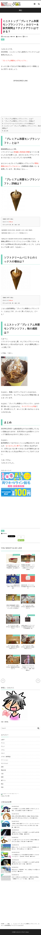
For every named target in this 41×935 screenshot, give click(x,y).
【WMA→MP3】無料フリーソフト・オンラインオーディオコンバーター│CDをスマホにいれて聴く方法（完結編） (26, 825)
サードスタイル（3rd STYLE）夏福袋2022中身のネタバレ (13, 667)
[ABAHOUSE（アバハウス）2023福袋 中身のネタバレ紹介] (28, 581)
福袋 (18, 574)
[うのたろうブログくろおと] (11, 4)
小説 (2, 773)
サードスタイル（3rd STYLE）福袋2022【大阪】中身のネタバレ (28, 647)
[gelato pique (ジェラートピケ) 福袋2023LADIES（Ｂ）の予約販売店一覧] (28, 621)
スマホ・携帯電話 (6, 756)
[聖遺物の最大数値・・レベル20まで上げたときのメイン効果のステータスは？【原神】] (28, 562)
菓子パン (3, 780)
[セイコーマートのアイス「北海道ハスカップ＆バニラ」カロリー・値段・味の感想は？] (28, 663)
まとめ (6, 130)
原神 (33, 554)
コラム (3, 750)
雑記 (3, 39)
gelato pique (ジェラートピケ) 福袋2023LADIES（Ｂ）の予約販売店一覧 (28, 627)
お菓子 (3, 739)
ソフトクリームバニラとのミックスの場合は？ (19, 123)
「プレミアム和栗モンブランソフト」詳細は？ (19, 121)
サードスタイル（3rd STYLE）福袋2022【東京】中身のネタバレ (13, 647)
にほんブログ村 (5, 796)
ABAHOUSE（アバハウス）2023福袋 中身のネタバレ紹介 (28, 586)
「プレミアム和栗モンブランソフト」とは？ (19, 118)
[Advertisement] (20, 94)
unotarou (19, 36)
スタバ (3, 753)
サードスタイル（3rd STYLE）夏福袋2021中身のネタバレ (28, 607)
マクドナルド (4, 763)
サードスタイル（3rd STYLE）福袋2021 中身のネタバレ (13, 627)
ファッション (16, 554)
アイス (32, 655)
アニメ (3, 746)
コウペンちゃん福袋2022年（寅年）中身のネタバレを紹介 (13, 586)
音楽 (2, 787)
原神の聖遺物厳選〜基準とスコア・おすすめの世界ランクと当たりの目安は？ (13, 607)
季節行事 (3, 770)
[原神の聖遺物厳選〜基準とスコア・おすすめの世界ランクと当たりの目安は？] (13, 599)
